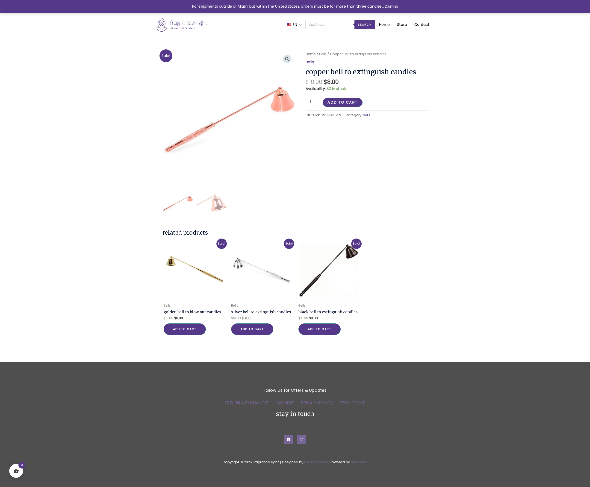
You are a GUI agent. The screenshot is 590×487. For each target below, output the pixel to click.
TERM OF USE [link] (352, 403)
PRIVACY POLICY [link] (317, 403)
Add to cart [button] (184, 329)
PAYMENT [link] (285, 403)
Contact (422, 24)
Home (384, 24)
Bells (323, 54)
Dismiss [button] (391, 6)
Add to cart (342, 102)
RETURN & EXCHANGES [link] (247, 403)
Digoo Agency (316, 462)
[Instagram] (301, 439)
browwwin (359, 462)
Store (402, 24)
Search (365, 25)
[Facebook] (288, 439)
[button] (287, 59)
